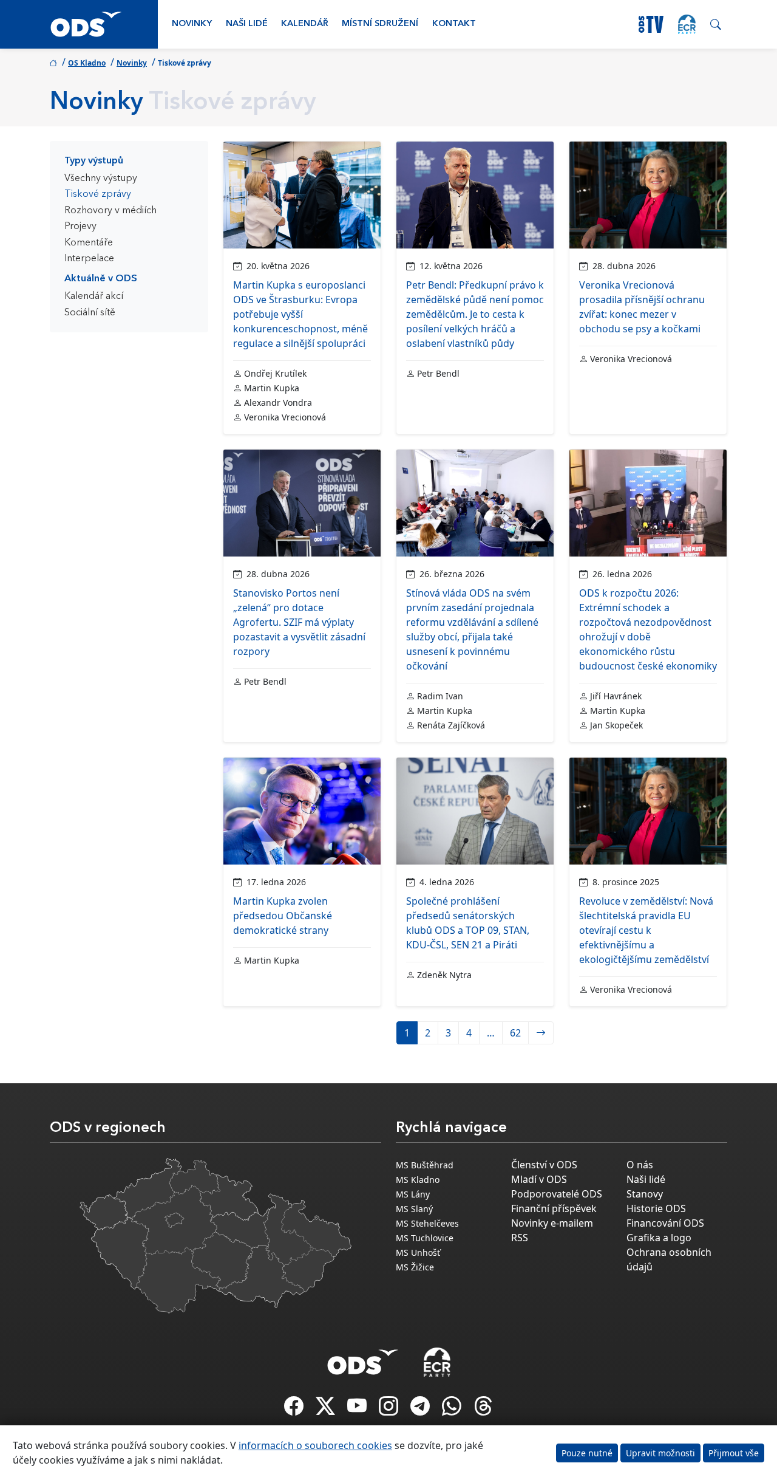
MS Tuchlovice (424, 1238)
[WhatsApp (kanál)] (453, 1409)
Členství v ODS (544, 1164)
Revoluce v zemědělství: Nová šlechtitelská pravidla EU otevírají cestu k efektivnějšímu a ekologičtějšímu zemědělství (646, 930)
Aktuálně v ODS (100, 279)
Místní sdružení (380, 24)
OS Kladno (87, 63)
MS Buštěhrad (424, 1165)
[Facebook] (295, 1409)
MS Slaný (414, 1208)
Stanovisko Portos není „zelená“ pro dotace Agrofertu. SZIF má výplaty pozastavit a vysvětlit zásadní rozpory (299, 622)
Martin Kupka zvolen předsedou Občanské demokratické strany (282, 915)
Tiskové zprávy (97, 194)
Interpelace (89, 259)
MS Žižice (415, 1267)
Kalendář (304, 24)
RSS (519, 1237)
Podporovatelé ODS (556, 1194)
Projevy (80, 226)
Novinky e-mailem (552, 1223)
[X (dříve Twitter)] (327, 1409)
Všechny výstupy (100, 178)
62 (515, 1033)
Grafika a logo (658, 1237)
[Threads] (483, 1409)
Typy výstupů (93, 161)
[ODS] (363, 1358)
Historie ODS (656, 1208)
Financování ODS (665, 1223)
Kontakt (454, 24)
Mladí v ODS (539, 1179)
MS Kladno (417, 1179)
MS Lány (413, 1194)
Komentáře (88, 243)
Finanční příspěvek (554, 1208)
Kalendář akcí (93, 296)
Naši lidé (247, 24)
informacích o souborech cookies (315, 1445)
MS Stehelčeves (427, 1223)
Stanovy (644, 1194)
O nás (639, 1164)
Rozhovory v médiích (110, 211)
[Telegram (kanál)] (421, 1409)
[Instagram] (390, 1409)
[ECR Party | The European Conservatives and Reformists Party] (687, 24)
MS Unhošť (418, 1252)
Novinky (192, 24)
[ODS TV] (358, 1409)
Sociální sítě (89, 313)
